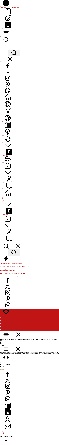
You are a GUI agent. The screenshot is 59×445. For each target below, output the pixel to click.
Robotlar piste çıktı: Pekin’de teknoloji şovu (6, 327)
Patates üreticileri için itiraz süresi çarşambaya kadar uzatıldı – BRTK (10, 274)
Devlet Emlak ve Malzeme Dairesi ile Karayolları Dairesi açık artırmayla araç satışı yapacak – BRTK (14, 266)
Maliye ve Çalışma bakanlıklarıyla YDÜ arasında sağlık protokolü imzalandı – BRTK (12, 273)
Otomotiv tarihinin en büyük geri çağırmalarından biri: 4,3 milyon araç (9, 316)
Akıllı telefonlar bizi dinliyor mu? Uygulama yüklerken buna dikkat (9, 324)
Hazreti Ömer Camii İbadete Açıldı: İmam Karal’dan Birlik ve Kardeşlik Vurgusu (11, 263)
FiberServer (7, 437)
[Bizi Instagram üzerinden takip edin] (8, 295)
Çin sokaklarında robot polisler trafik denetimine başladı (8, 328)
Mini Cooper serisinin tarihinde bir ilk (5, 321)
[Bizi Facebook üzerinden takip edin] (8, 68)
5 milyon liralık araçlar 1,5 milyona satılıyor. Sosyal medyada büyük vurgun (10, 318)
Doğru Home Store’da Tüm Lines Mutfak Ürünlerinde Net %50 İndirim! (9, 7)
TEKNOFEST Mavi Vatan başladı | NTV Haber (6, 325)
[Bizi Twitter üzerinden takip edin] (8, 74)
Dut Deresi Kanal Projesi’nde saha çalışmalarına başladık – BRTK (10, 267)
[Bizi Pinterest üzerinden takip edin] (8, 301)
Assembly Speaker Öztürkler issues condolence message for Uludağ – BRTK (11, 276)
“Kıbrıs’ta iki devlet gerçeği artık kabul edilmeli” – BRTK (8, 270)
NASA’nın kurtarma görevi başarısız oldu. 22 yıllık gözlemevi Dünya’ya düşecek (11, 330)
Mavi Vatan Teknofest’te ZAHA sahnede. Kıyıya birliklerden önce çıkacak (10, 319)
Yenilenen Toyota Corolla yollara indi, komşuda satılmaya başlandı (9, 322)
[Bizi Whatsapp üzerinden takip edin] (8, 93)
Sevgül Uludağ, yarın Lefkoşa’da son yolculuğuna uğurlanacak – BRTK (10, 269)
